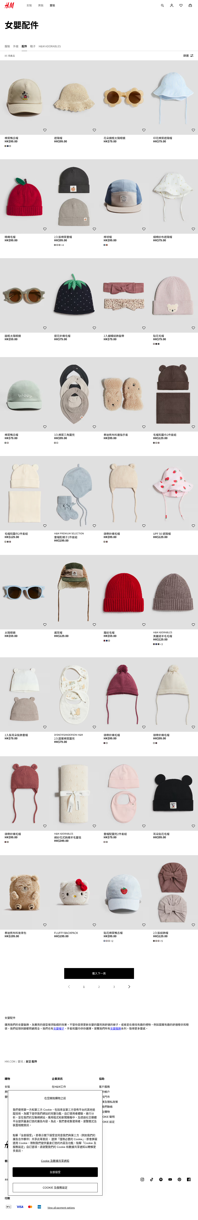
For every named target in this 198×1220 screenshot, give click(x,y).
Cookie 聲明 (107, 1117)
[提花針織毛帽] (74, 295)
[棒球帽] (123, 196)
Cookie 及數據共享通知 (55, 1160)
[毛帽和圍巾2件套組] (173, 394)
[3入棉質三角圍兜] (74, 394)
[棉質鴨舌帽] (25, 97)
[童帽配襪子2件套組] (74, 493)
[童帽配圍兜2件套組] (123, 793)
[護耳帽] (74, 592)
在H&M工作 (59, 1086)
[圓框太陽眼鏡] (25, 295)
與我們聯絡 (106, 1106)
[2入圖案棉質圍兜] (74, 694)
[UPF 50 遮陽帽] (173, 493)
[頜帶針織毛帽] (123, 493)
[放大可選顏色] (8, 146)
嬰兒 (20, 1061)
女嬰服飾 (115, 1028)
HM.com (10, 1061)
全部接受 (55, 1172)
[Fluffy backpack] (74, 892)
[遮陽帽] (74, 97)
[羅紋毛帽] (123, 592)
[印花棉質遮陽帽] (173, 97)
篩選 (186, 55)
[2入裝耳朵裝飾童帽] (25, 694)
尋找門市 (104, 1097)
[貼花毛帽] (173, 295)
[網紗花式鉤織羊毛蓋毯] (74, 793)
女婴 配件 (31, 1061)
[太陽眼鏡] (25, 592)
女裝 (29, 5)
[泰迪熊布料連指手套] (123, 394)
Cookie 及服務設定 (55, 1187)
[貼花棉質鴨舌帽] (123, 892)
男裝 (41, 5)
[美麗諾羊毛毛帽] (173, 592)
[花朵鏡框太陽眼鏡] (123, 97)
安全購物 (104, 1112)
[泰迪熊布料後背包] (25, 892)
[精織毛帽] (25, 196)
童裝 (52, 5)
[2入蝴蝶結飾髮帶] (123, 295)
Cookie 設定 (107, 1121)
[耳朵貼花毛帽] (173, 793)
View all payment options (61, 1207)
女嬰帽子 (58, 1028)
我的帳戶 (104, 1092)
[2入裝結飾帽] (173, 892)
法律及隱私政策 (108, 1102)
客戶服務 (104, 1086)
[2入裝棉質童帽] (74, 196)
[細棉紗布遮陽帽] (173, 196)
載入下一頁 (99, 973)
